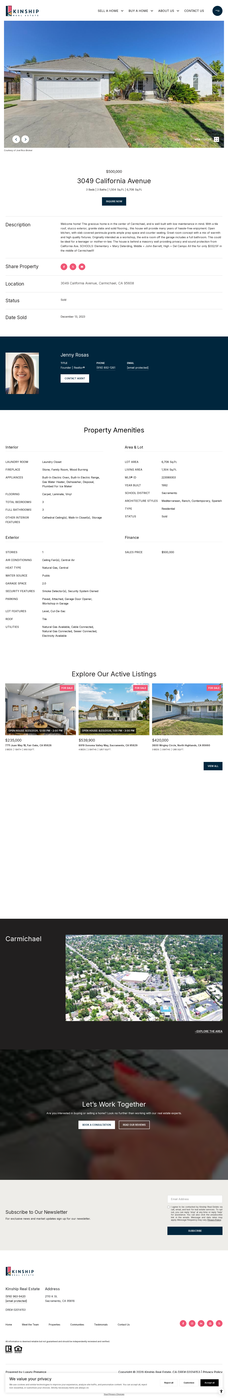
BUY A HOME (138, 11)
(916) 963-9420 (16, 1296)
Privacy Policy (214, 1220)
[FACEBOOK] (183, 1323)
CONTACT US (194, 11)
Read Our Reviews (134, 1124)
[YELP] (219, 1323)
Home (9, 1324)
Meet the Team (30, 1324)
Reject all (168, 1382)
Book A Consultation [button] (96, 1124)
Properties (54, 1324)
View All (213, 766)
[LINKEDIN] (201, 1323)
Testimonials (101, 1324)
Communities (77, 1324)
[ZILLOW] (210, 1323)
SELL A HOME (108, 11)
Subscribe (195, 1230)
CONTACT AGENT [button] (75, 378)
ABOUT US (166, 11)
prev (16, 139)
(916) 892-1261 (105, 367)
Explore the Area (209, 1031)
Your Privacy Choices (114, 1394)
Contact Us (124, 1324)
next (25, 139)
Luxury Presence (34, 1372)
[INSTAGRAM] (192, 1323)
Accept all (209, 1382)
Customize (189, 1382)
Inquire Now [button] (114, 201)
